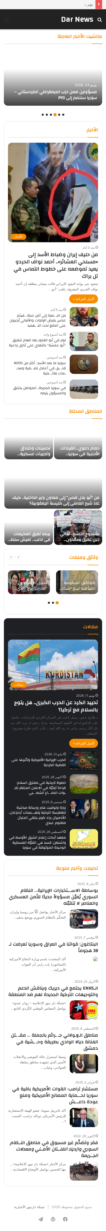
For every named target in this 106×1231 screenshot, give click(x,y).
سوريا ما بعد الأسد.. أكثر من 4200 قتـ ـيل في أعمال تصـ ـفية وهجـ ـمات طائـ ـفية (40, 368)
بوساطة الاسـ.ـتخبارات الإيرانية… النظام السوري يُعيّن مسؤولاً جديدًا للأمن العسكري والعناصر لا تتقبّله (53, 896)
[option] (53, 77)
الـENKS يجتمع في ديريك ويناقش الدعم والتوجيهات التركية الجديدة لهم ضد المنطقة (53, 991)
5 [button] (47, 115)
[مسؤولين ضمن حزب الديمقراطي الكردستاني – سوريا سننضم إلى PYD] (53, 77)
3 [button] (55, 114)
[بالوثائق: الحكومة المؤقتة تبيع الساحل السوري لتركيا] (77, 582)
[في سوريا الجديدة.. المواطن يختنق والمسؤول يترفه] (84, 389)
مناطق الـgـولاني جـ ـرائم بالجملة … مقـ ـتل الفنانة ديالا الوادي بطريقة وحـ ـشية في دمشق (54, 1041)
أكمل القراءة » (83, 299)
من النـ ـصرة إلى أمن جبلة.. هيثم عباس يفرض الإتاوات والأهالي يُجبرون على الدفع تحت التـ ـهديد (38, 320)
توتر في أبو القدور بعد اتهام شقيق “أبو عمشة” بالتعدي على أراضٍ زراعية (37, 343)
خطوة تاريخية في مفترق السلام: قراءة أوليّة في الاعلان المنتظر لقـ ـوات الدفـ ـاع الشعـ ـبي (40, 787)
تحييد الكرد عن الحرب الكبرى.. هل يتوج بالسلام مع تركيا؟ (56, 706)
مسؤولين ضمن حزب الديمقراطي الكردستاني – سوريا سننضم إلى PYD (55, 94)
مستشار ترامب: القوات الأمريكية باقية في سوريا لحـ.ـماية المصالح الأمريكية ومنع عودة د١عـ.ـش (55, 1095)
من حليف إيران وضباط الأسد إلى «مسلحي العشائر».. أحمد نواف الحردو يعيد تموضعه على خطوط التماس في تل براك (56, 265)
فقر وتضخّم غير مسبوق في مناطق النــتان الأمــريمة (54, 1149)
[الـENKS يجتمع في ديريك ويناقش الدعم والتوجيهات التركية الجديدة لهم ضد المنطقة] (84, 1010)
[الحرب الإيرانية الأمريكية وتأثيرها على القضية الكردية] (84, 761)
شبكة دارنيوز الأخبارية (29, 1207)
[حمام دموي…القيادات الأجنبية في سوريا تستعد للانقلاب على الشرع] (78, 441)
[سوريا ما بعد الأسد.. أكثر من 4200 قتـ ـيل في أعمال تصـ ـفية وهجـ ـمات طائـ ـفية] (84, 364)
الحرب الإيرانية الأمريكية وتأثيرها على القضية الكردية (38, 762)
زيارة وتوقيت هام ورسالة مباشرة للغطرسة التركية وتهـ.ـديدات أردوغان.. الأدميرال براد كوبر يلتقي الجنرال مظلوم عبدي (37, 815)
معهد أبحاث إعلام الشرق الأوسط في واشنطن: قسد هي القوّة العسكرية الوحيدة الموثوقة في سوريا (37, 842)
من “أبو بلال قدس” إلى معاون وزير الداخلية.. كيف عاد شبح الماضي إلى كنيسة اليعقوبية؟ (56, 500)
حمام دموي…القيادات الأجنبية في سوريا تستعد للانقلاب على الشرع (80, 456)
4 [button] (51, 115)
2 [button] (59, 115)
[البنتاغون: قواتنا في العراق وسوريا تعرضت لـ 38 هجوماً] (95, 959)
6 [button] (43, 115)
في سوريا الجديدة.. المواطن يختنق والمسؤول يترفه (39, 391)
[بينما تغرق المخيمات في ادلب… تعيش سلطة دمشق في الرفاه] (28, 527)
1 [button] (63, 115)
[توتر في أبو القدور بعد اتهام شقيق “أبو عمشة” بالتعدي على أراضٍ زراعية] (84, 341)
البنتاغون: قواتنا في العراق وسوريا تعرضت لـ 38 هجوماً (53, 947)
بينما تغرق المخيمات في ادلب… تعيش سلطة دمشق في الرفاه (29, 539)
